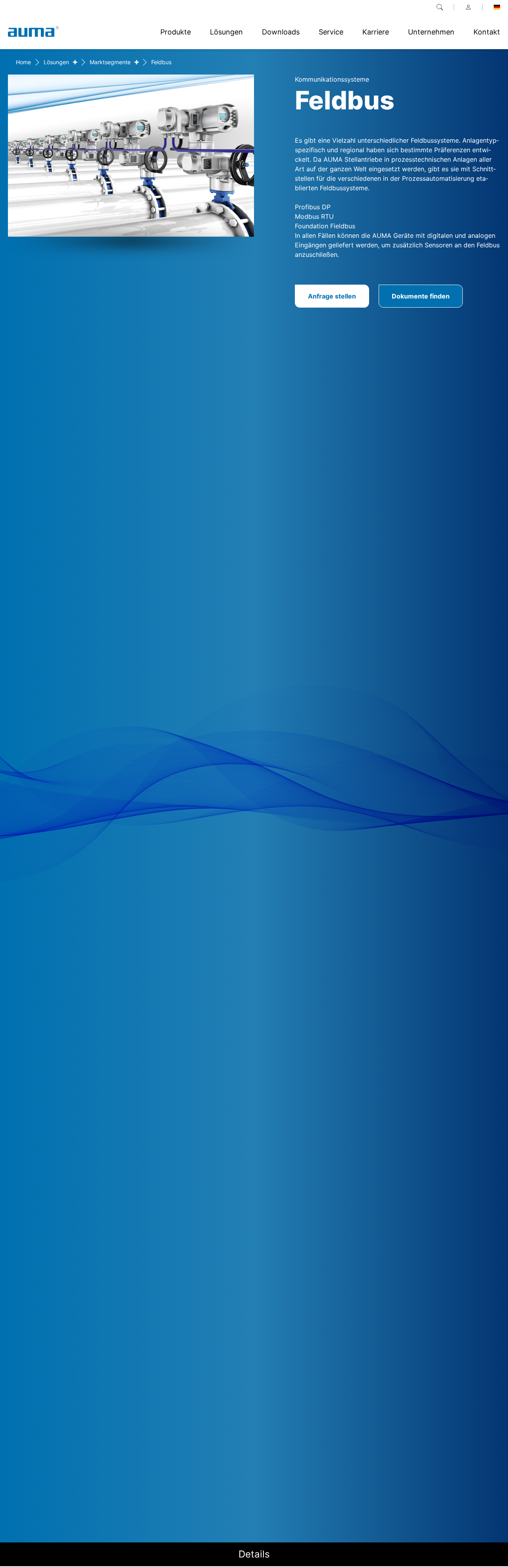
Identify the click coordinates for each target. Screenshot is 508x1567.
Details (254, 1554)
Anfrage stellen (332, 296)
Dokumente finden (421, 296)
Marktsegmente (110, 62)
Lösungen (56, 62)
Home (23, 62)
